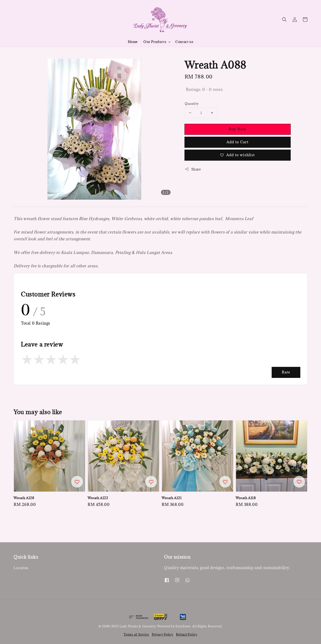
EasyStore (183, 626)
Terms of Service (136, 634)
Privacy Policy (162, 634)
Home (133, 41)
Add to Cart (237, 142)
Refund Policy (186, 634)
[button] (284, 19)
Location (21, 568)
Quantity (192, 103)
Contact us (184, 41)
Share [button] (196, 169)
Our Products (154, 42)
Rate (286, 372)
